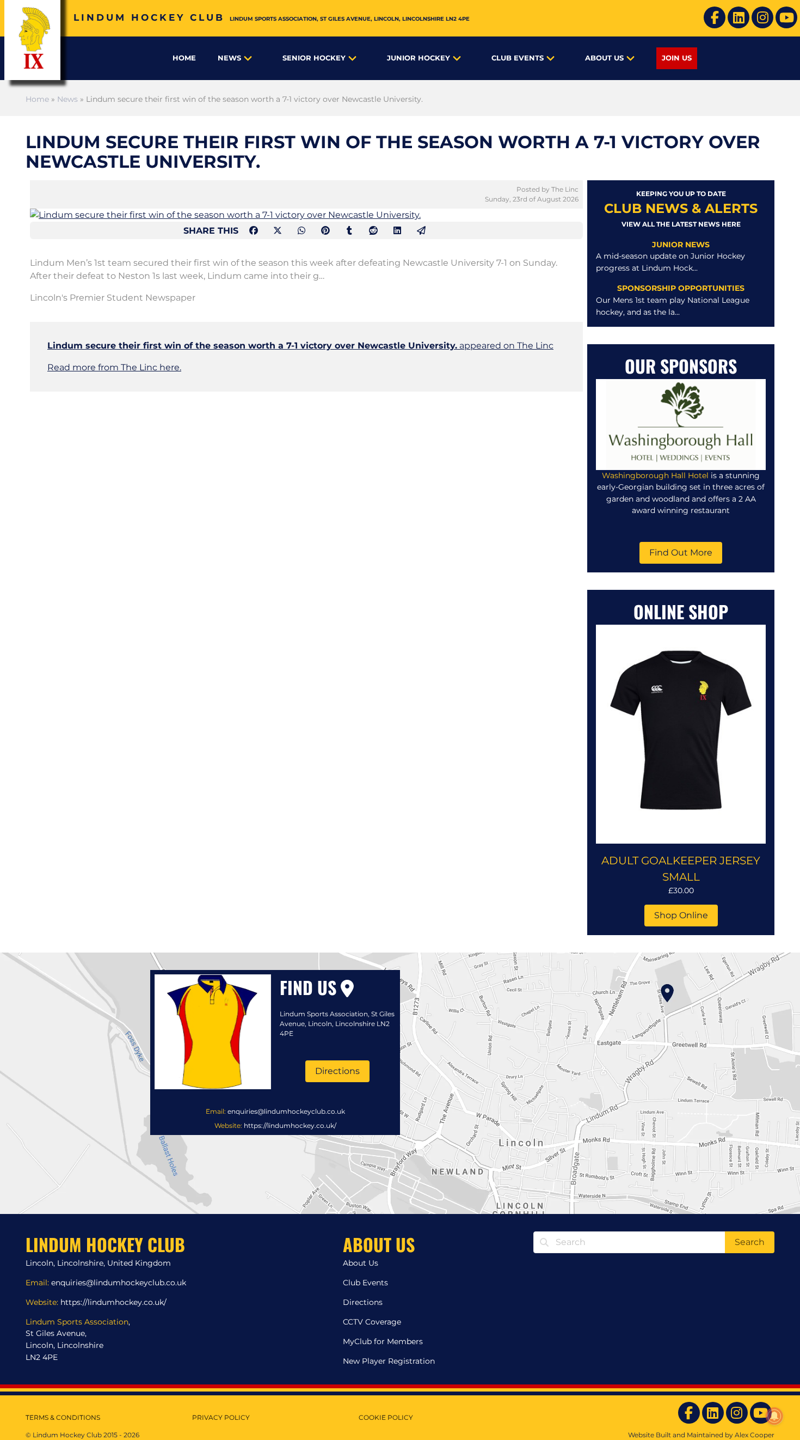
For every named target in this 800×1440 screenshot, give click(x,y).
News (229, 58)
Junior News (681, 244)
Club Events (517, 58)
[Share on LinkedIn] (398, 230)
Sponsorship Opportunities (680, 288)
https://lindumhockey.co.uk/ (290, 1125)
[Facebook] (714, 17)
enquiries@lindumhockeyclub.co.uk (286, 1111)
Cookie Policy (386, 1417)
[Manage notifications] (774, 1416)
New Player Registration (389, 1361)
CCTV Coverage (372, 1322)
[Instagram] (762, 17)
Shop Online (681, 915)
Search (750, 1242)
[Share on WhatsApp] (303, 230)
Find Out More (680, 552)
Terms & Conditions (63, 1417)
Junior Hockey (418, 58)
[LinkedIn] (738, 17)
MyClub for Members (383, 1341)
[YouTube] (786, 17)
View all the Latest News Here (681, 224)
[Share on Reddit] (374, 230)
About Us (604, 58)
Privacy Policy (221, 1417)
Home (184, 58)
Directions (337, 1071)
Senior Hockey (314, 58)
